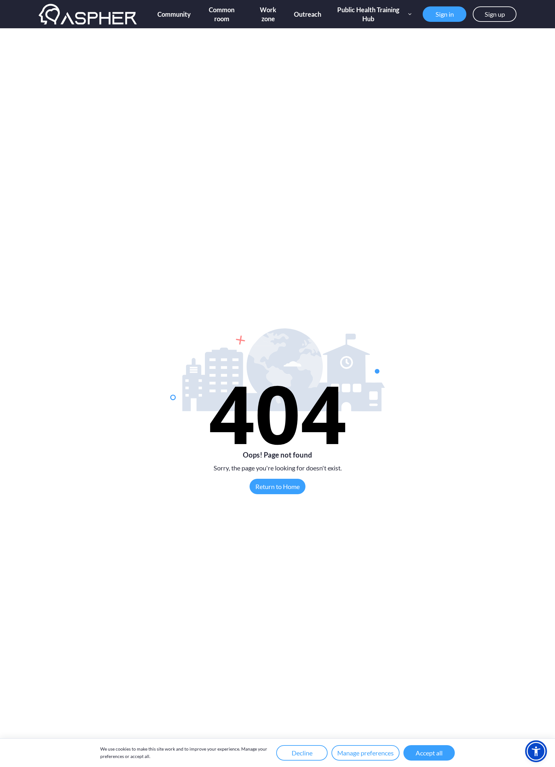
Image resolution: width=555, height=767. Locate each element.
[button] (536, 751)
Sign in (445, 14)
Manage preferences (365, 753)
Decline (302, 753)
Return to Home (277, 486)
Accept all (429, 753)
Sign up (495, 14)
